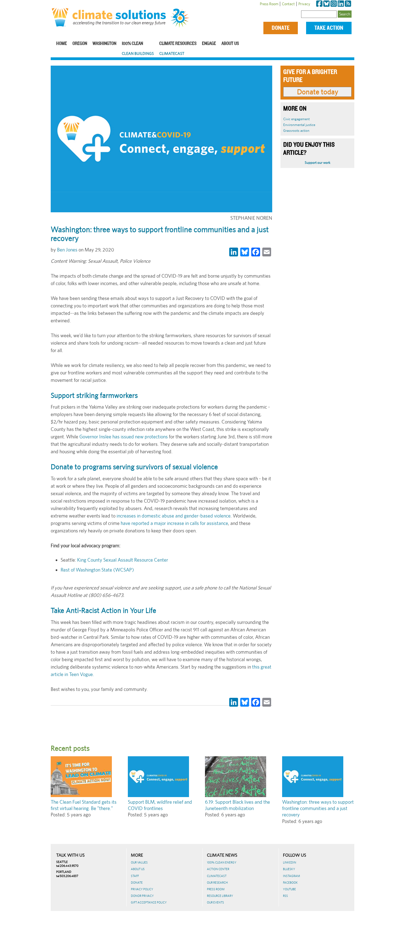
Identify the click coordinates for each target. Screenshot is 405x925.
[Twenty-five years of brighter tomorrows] (182, 18)
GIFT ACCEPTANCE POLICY (149, 902)
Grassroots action (296, 130)
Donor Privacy (142, 895)
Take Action (328, 28)
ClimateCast (171, 53)
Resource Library (220, 895)
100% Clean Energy (221, 862)
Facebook (290, 882)
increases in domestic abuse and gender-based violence (173, 516)
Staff (135, 876)
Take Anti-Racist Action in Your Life (103, 610)
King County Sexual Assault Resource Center (122, 560)
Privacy (304, 4)
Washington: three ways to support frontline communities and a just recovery (318, 808)
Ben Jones (67, 250)
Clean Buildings (138, 53)
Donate (281, 28)
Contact (288, 4)
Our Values (139, 862)
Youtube (289, 889)
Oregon (79, 43)
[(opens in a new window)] (319, 4)
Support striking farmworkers (94, 395)
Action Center (218, 869)
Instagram (291, 876)
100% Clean (132, 43)
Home (61, 43)
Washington (104, 43)
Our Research (217, 882)
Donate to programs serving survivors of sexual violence (134, 467)
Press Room (269, 4)
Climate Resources (177, 43)
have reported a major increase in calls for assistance (174, 523)
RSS (285, 895)
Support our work (317, 162)
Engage (209, 43)
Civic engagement (296, 119)
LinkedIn (289, 862)
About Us (230, 43)
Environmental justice (299, 125)
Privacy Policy (142, 889)
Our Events (215, 902)
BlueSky (289, 869)
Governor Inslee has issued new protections (123, 436)
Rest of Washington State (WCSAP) (97, 570)
